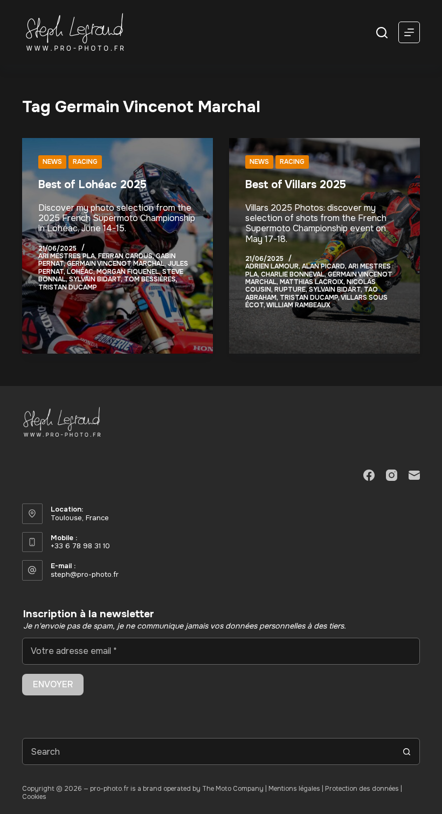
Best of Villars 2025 (295, 184)
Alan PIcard (323, 266)
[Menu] (409, 32)
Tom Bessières (150, 279)
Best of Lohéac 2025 (92, 184)
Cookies (34, 796)
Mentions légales (294, 788)
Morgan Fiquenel (127, 271)
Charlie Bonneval (292, 274)
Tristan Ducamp (67, 287)
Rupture (290, 289)
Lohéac (80, 271)
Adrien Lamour (272, 266)
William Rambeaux (298, 305)
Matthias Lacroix (311, 282)
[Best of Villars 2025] (324, 246)
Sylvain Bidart (95, 279)
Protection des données (362, 788)
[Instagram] (391, 475)
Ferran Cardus (125, 256)
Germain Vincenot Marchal (115, 263)
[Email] (414, 475)
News (52, 161)
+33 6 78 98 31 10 (80, 545)
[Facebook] (369, 475)
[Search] (382, 32)
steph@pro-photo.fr (85, 574)
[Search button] (406, 751)
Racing (85, 161)
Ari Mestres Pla (66, 256)
